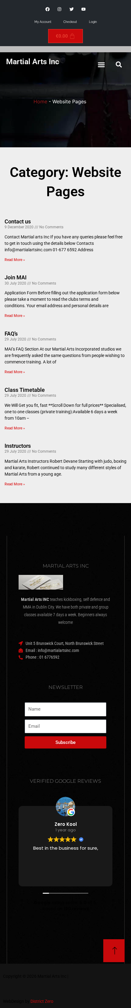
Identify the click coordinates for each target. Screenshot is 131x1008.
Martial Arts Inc (32, 61)
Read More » (15, 260)
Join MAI (16, 277)
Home (40, 101)
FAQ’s (11, 333)
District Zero (41, 1001)
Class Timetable (25, 390)
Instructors (18, 446)
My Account (42, 22)
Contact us (18, 221)
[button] (101, 64)
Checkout (70, 22)
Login (93, 22)
